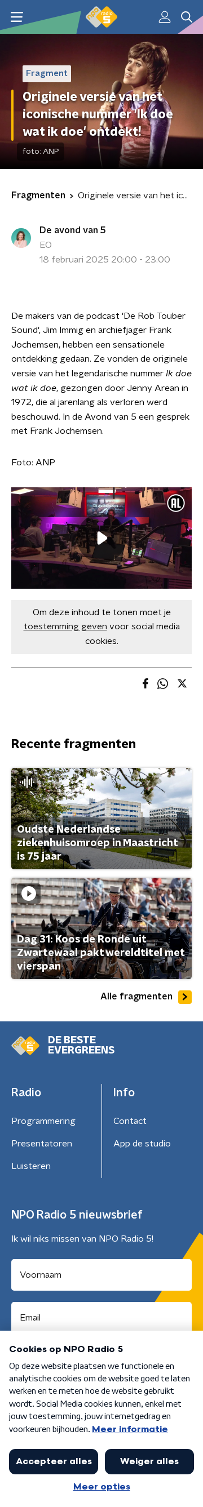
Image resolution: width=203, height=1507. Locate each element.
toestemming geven (65, 626)
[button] (17, 17)
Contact (130, 1121)
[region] (101, 538)
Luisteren (31, 1166)
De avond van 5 (72, 230)
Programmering (43, 1121)
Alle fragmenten (136, 996)
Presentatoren (41, 1143)
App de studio (142, 1143)
